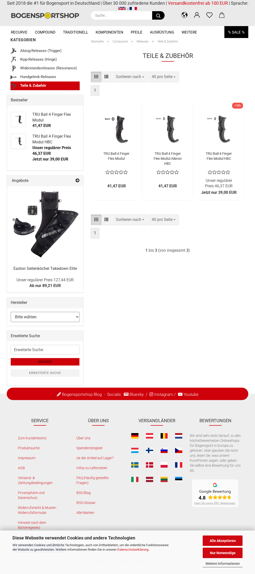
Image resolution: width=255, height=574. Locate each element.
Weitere (189, 32)
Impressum (26, 458)
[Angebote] (77, 181)
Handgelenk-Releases (37, 77)
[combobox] (130, 77)
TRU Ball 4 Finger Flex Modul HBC (219, 156)
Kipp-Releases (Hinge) (38, 59)
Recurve (19, 32)
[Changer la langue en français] (133, 9)
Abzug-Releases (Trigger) (40, 50)
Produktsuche (29, 448)
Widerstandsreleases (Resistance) (48, 68)
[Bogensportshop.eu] (46, 15)
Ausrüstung (162, 32)
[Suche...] (158, 15)
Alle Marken (85, 513)
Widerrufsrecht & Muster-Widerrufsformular (37, 510)
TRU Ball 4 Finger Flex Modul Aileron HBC (168, 158)
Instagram (163, 394)
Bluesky (136, 394)
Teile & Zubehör (32, 85)
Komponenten (109, 32)
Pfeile (136, 32)
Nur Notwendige (223, 553)
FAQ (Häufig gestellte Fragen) (92, 480)
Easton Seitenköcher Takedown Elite (45, 268)
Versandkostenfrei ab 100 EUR (198, 3)
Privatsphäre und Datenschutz (31, 495)
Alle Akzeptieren (223, 541)
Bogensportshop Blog (82, 394)
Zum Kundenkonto (32, 438)
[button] (184, 15)
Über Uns (83, 438)
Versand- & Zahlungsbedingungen (35, 480)
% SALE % (236, 32)
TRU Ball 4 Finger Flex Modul (116, 156)
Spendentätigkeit (89, 448)
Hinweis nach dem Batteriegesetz (32, 525)
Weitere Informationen (222, 564)
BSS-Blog (83, 493)
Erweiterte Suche (45, 373)
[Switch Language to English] (122, 9)
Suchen (45, 362)
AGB (21, 468)
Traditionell (75, 32)
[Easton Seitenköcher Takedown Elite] (45, 224)
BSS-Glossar (86, 503)
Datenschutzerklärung (132, 549)
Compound (45, 32)
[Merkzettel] (209, 15)
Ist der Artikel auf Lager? (95, 458)
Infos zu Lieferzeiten (91, 468)
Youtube (191, 394)
